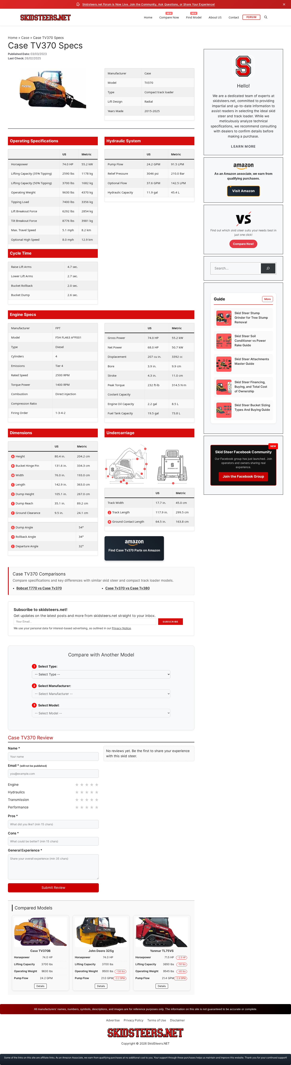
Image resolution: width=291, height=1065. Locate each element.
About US (215, 17)
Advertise (113, 1020)
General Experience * (25, 850)
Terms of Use (156, 1020)
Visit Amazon (243, 191)
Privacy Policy (133, 1020)
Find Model (194, 17)
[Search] (268, 268)
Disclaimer (177, 1020)
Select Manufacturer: (52, 686)
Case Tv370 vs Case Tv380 (127, 588)
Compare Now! (243, 243)
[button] (265, 17)
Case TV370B (40, 951)
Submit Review (53, 888)
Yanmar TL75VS (162, 951)
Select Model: (46, 705)
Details (40, 986)
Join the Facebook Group (243, 476)
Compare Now (169, 17)
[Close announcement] (284, 4)
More (267, 299)
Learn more (243, 146)
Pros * (13, 816)
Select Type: (46, 666)
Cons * (13, 833)
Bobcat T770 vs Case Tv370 (39, 588)
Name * (14, 748)
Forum (251, 17)
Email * (27, 766)
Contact (234, 17)
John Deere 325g (101, 951)
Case (25, 38)
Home (148, 17)
